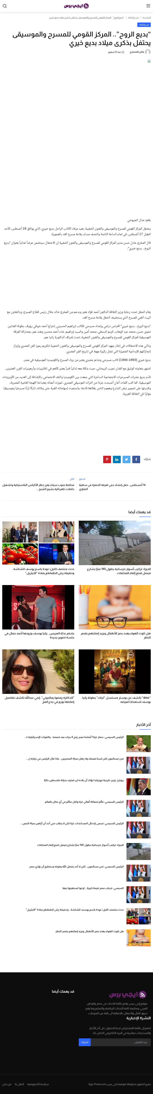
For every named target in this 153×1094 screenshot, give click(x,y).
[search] (4, 6)
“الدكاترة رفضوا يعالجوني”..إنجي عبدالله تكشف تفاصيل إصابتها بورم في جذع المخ (39, 699)
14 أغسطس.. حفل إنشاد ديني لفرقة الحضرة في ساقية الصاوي (112, 487)
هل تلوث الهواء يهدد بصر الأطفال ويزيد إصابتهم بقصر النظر (116, 635)
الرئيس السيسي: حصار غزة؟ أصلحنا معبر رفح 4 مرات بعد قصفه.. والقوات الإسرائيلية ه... (74, 737)
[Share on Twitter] (126, 459)
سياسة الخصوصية (38, 1084)
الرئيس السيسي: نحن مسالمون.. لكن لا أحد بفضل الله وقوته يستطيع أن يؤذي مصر (76, 866)
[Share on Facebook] (136, 459)
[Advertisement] (76, 187)
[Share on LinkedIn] (117, 459)
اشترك (84, 1042)
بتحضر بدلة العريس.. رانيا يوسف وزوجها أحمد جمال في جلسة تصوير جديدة (39, 635)
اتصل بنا (19, 1084)
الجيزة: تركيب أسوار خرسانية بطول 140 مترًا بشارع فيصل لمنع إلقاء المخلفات (119, 571)
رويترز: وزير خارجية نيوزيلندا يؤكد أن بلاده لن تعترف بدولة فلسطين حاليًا (84, 780)
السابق (82, 479)
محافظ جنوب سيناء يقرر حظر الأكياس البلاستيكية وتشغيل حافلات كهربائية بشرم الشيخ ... (38, 487)
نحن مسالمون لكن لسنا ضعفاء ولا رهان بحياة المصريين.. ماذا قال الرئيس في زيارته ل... (75, 758)
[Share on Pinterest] (107, 459)
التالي (72, 479)
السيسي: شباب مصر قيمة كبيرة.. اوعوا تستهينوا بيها (93, 888)
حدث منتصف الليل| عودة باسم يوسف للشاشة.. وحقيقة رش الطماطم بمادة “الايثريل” (43, 571)
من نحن (6, 1084)
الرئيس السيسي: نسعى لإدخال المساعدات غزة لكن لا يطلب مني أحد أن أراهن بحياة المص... (72, 823)
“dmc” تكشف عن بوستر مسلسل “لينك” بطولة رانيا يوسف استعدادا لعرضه (116, 699)
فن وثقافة (133, 17)
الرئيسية (147, 17)
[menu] (148, 6)
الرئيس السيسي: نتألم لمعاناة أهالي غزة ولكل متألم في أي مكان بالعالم (84, 801)
